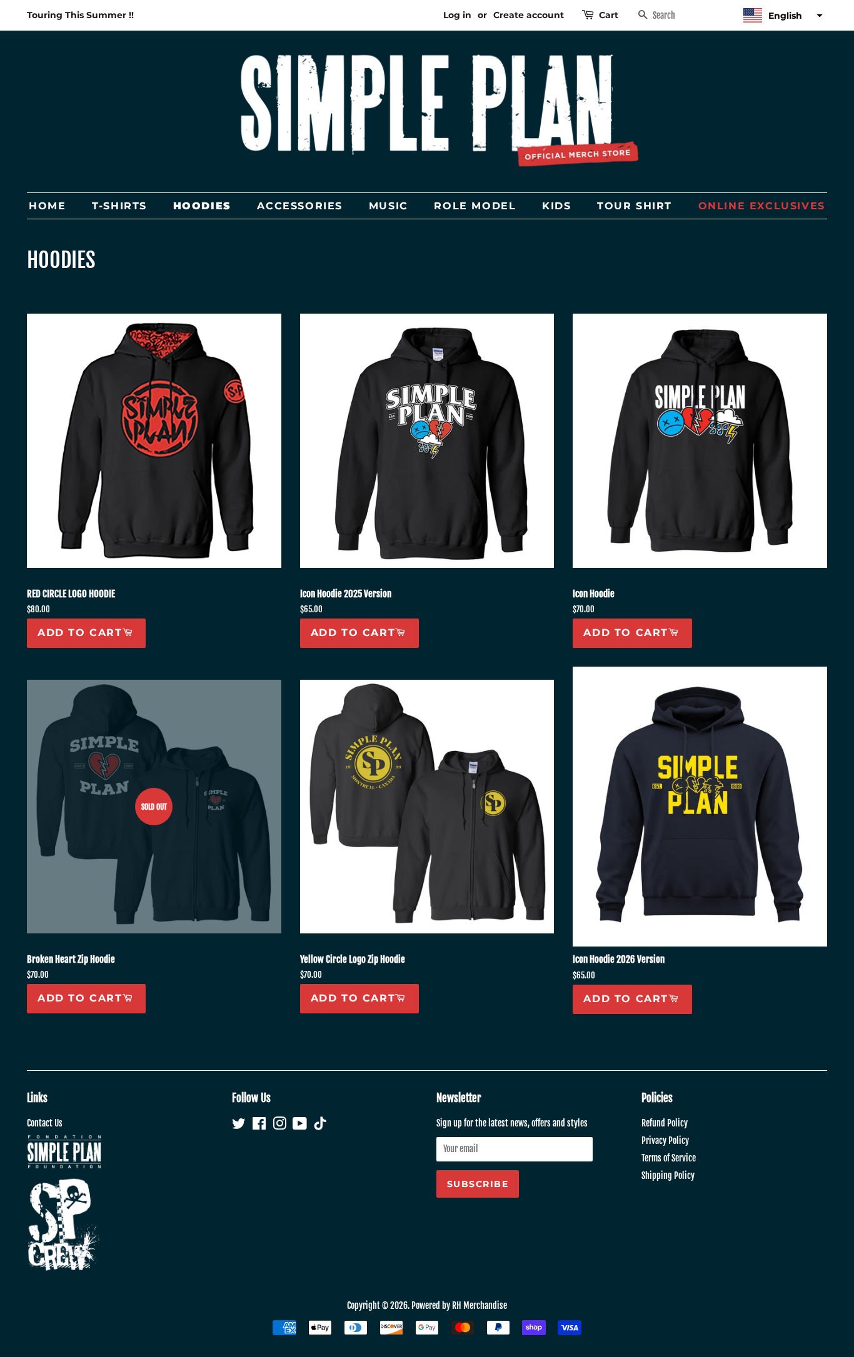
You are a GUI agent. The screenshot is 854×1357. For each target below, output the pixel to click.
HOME (47, 206)
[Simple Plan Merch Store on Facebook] (259, 1125)
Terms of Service (668, 1158)
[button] (781, 15)
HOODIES (202, 206)
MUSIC (388, 206)
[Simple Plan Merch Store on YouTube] (300, 1125)
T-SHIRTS (119, 206)
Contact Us (45, 1123)
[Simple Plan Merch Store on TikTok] (320, 1125)
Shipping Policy (668, 1175)
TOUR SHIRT (634, 206)
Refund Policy (664, 1123)
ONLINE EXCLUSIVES (761, 206)
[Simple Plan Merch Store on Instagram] (279, 1125)
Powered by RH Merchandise (459, 1305)
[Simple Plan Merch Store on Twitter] (239, 1125)
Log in (457, 15)
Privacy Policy (665, 1140)
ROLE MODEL (475, 206)
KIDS (556, 206)
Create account (528, 15)
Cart (608, 15)
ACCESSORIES (300, 206)
